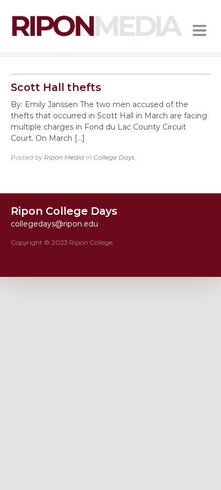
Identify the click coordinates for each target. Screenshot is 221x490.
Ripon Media (64, 157)
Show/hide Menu (199, 30)
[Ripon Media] (97, 37)
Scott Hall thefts (56, 87)
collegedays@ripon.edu (54, 224)
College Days (114, 157)
